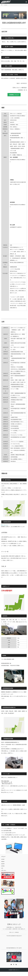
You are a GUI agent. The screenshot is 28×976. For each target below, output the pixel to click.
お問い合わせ (3, 870)
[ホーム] (1, 4)
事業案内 (2, 861)
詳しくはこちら (4, 525)
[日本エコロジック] (11, 1)
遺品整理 (2, 863)
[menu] (26, 2)
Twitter (11, 964)
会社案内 (2, 859)
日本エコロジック (14, 924)
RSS (16, 964)
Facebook (14, 964)
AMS (2, 868)
